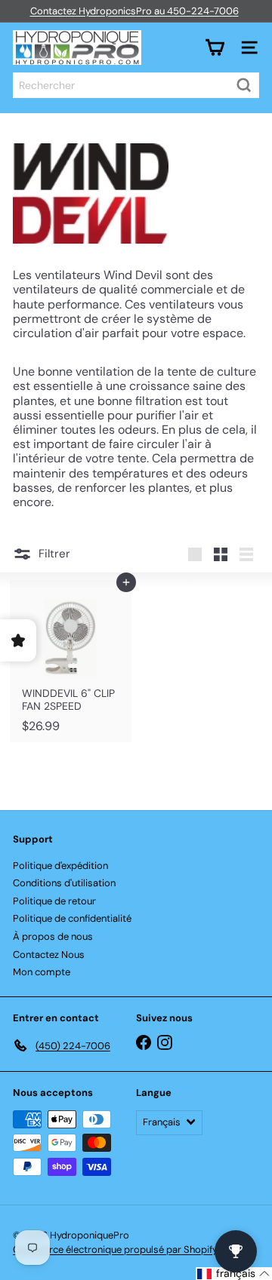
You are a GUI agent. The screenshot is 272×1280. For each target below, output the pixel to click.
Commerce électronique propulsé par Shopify (115, 1249)
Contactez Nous (49, 954)
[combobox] (136, 85)
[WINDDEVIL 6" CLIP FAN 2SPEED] (70, 661)
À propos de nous (53, 936)
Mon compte (41, 971)
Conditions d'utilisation (64, 882)
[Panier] (214, 47)
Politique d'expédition (60, 865)
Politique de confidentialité (72, 918)
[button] (234, 1273)
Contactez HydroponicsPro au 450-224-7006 (134, 11)
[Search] (244, 85)
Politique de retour (54, 901)
